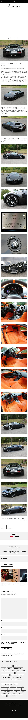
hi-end (23, 672)
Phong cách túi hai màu (14, 548)
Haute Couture (10, 672)
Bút (3, 670)
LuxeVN (4, 65)
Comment (3, 596)
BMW (15, 668)
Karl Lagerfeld (5, 675)
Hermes (17, 672)
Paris (3, 682)
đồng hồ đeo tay (12, 695)
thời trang (12, 686)
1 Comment (14, 68)
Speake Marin (5, 686)
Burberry (20, 668)
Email (2, 627)
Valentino (16, 691)
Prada (8, 682)
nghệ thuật (19, 679)
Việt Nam (4, 693)
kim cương (21, 675)
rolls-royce (14, 682)
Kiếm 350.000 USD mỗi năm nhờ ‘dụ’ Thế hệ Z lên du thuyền (10, 584)
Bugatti (12, 518)
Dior (18, 670)
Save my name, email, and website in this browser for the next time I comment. (13, 643)
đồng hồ (4, 695)
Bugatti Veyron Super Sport (13, 525)
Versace (23, 691)
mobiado (12, 679)
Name (2, 620)
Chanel (13, 670)
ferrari (23, 670)
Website (2, 634)
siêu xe (15, 684)
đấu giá (20, 693)
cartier (8, 670)
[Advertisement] (14, 23)
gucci (3, 672)
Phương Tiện (8, 68)
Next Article (14, 550)
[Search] (25, 1)
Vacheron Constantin (7, 691)
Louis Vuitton (13, 677)
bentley (4, 668)
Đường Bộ (3, 68)
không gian (13, 675)
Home (2, 38)
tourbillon (20, 686)
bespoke (10, 668)
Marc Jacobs (5, 679)
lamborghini (5, 677)
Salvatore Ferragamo (7, 684)
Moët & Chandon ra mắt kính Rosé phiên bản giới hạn (14, 552)
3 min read (22, 68)
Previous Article (14, 546)
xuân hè (14, 693)
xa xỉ (9, 693)
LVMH (20, 677)
